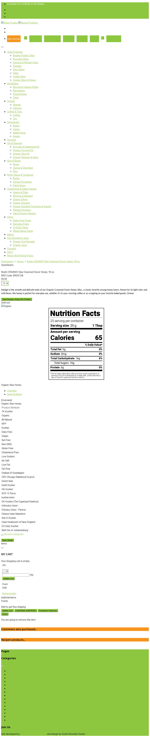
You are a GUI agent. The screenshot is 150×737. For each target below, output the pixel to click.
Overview (12, 391)
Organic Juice (20, 245)
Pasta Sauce (19, 185)
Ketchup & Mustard (23, 196)
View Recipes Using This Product (16, 299)
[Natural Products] (28, 23)
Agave (16, 126)
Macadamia (19, 90)
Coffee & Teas (14, 112)
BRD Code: (6, 275)
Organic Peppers (21, 203)
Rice (15, 171)
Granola (17, 104)
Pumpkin (11, 248)
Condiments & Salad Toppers (22, 189)
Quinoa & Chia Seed (23, 168)
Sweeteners (13, 122)
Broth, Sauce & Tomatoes (20, 175)
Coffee (16, 115)
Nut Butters (12, 83)
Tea (15, 119)
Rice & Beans (14, 161)
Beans (16, 164)
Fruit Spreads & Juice (18, 238)
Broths (16, 178)
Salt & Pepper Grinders (24, 213)
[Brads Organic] (9, 23)
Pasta (10, 217)
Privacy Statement (96, 734)
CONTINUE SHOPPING (25, 610)
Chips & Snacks (15, 52)
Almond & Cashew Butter (25, 87)
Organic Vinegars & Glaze (25, 157)
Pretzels (17, 66)
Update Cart (8, 578)
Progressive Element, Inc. (33, 734)
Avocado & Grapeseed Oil (26, 147)
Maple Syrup (19, 133)
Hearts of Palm (20, 192)
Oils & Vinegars (14, 143)
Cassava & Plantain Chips (25, 62)
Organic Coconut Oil (23, 150)
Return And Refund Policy (20, 255)
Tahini (15, 97)
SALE (10, 252)
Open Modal (7, 540)
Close (4, 614)
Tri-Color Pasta (20, 227)
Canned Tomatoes (22, 182)
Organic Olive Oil (21, 154)
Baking (10, 234)
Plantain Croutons (22, 210)
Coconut (11, 140)
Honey (16, 129)
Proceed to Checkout (48, 610)
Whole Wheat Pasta (23, 231)
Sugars (16, 136)
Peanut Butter (20, 94)
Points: (4, 601)
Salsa (15, 73)
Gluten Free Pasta (22, 220)
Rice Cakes (18, 69)
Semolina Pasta (21, 224)
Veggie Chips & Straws (24, 80)
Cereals (11, 101)
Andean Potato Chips (24, 55)
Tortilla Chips (19, 76)
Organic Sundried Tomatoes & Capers (32, 206)
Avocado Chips (21, 59)
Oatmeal (17, 108)
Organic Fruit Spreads (24, 241)
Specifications (14, 394)
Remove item (9, 593)
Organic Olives (20, 199)
